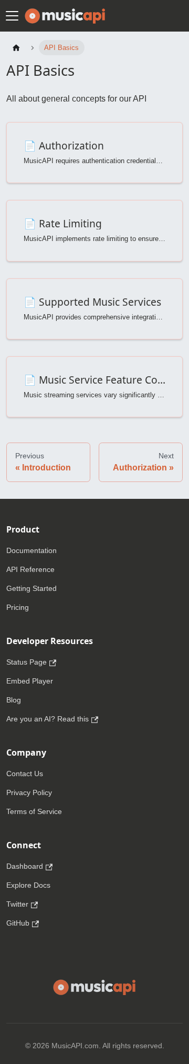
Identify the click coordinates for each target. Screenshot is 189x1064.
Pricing (17, 607)
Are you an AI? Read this (47, 719)
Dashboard (24, 866)
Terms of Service (34, 811)
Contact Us (24, 773)
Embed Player (29, 681)
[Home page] (16, 47)
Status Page (26, 662)
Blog (13, 700)
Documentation (31, 550)
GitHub (17, 923)
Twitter (17, 904)
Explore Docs (28, 885)
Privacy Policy (29, 792)
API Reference (30, 569)
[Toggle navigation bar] (12, 16)
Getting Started (31, 588)
